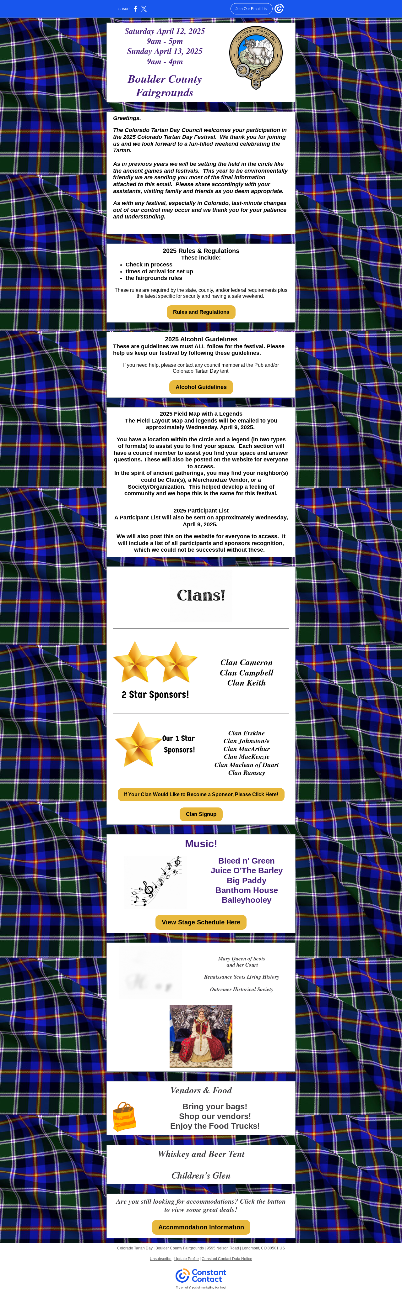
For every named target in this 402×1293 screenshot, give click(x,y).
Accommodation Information (201, 1227)
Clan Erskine (246, 733)
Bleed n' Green (246, 860)
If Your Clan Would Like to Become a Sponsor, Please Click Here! (201, 794)
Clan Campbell (247, 672)
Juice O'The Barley (247, 870)
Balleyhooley (246, 900)
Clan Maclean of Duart (247, 764)
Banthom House (246, 890)
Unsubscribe (160, 1259)
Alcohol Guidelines (201, 387)
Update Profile (186, 1259)
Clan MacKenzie (246, 756)
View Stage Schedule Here (201, 922)
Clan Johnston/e (246, 740)
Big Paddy (246, 880)
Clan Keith (246, 682)
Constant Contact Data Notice (227, 1259)
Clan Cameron (246, 662)
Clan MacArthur (247, 748)
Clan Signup (201, 814)
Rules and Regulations (201, 312)
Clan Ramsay (246, 772)
